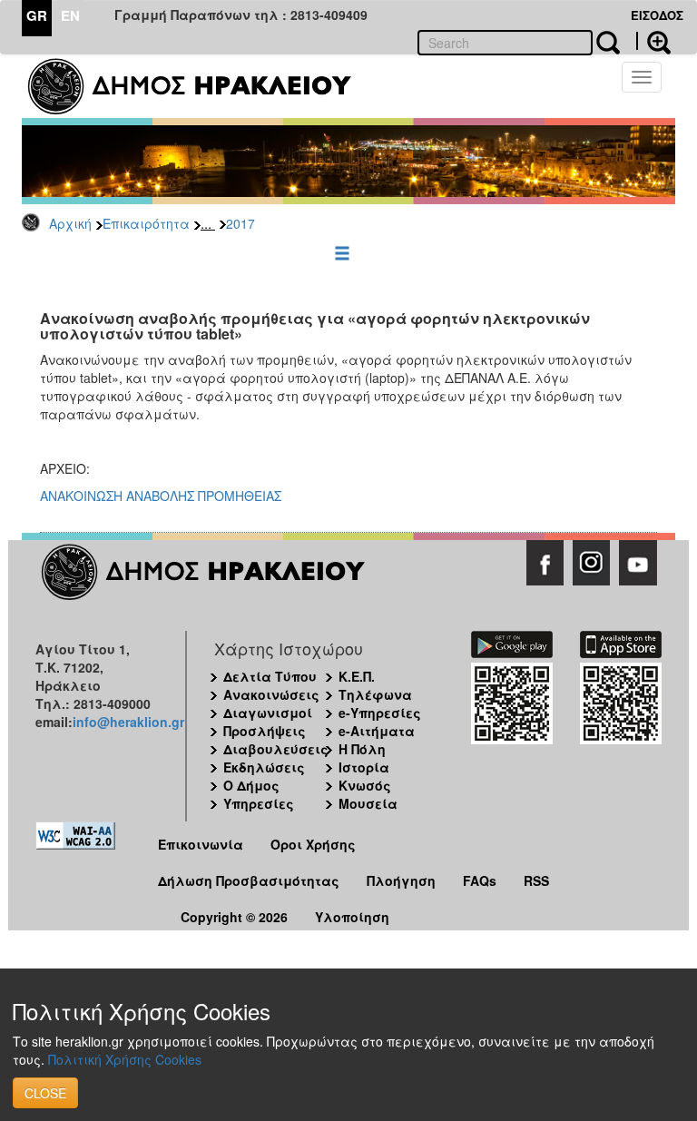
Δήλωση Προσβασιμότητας (248, 880)
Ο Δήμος (251, 785)
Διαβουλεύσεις (276, 749)
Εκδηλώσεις (264, 767)
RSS (536, 880)
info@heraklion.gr (128, 722)
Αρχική (70, 223)
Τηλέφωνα (375, 694)
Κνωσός (365, 785)
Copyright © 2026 (234, 917)
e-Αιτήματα (377, 731)
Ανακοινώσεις (271, 694)
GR (36, 15)
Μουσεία (368, 803)
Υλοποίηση (352, 917)
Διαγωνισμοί (267, 712)
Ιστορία (364, 767)
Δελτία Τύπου (270, 676)
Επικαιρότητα (146, 223)
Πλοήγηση (401, 880)
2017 (240, 223)
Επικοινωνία (200, 844)
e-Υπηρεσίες (380, 712)
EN (70, 15)
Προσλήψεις (264, 731)
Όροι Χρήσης (313, 844)
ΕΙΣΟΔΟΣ (657, 15)
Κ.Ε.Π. (357, 676)
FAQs (479, 880)
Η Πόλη (362, 749)
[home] (201, 86)
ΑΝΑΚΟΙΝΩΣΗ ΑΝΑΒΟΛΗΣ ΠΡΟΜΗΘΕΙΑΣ (160, 496)
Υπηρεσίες (258, 803)
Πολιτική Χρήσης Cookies (124, 1059)
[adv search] (653, 41)
